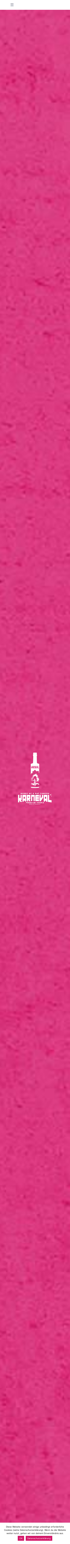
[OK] (66, 1533)
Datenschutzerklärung (39, 1538)
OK (20, 1538)
